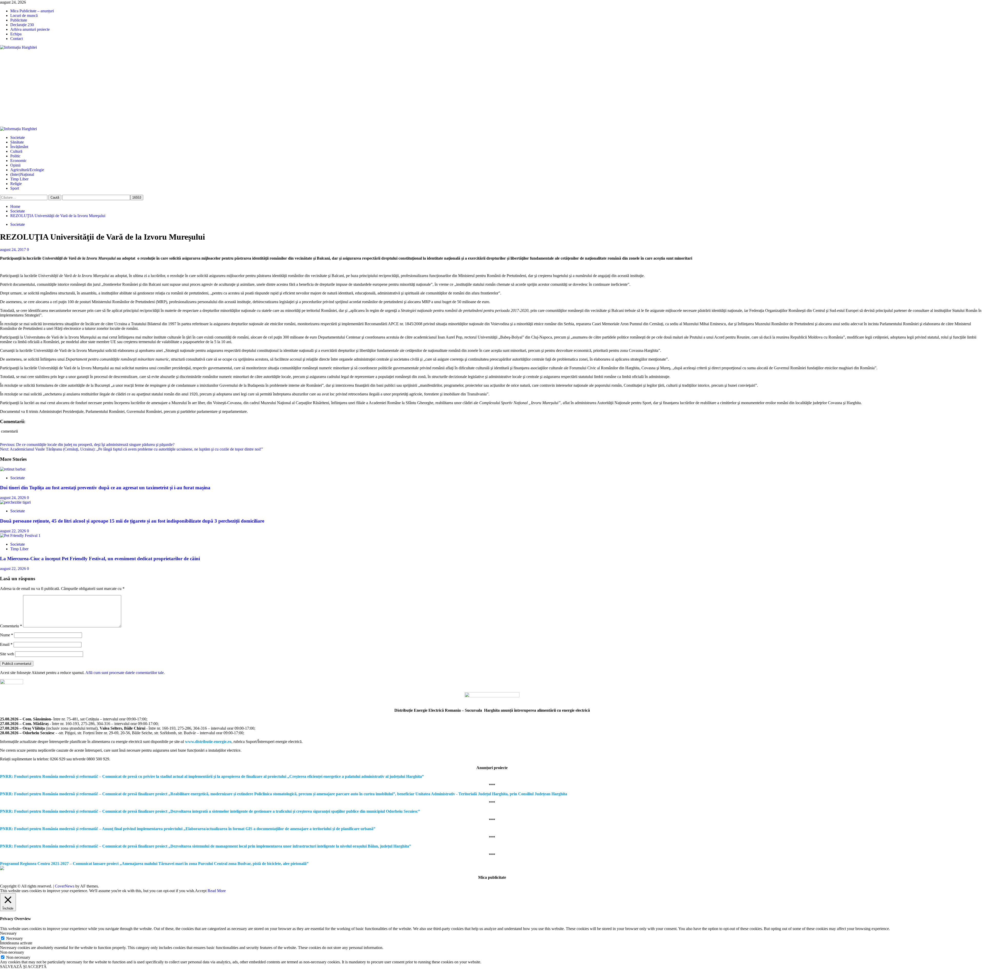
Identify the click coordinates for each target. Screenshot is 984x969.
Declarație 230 (22, 25)
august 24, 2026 (13, 497)
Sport (14, 188)
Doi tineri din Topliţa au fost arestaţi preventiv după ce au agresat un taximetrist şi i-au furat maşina (105, 487)
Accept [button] (201, 891)
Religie (16, 183)
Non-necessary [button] (12, 952)
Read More (217, 891)
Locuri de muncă (24, 15)
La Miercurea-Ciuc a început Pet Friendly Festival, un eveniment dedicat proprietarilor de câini (100, 558)
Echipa (16, 34)
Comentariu (11, 626)
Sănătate (17, 142)
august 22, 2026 (13, 531)
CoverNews (64, 886)
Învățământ (19, 147)
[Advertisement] (492, 88)
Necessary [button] (8, 933)
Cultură (16, 151)
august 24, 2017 (13, 249)
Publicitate (18, 20)
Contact (16, 38)
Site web (7, 654)
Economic (18, 160)
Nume (6, 635)
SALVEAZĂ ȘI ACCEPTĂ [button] (23, 966)
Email (6, 644)
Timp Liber (19, 179)
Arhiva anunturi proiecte (30, 29)
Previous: (87, 444)
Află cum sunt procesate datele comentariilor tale (124, 672)
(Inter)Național (22, 174)
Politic (15, 156)
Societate (17, 137)
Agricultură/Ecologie (27, 170)
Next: (131, 449)
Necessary (14, 938)
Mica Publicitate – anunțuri (32, 11)
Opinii (15, 165)
